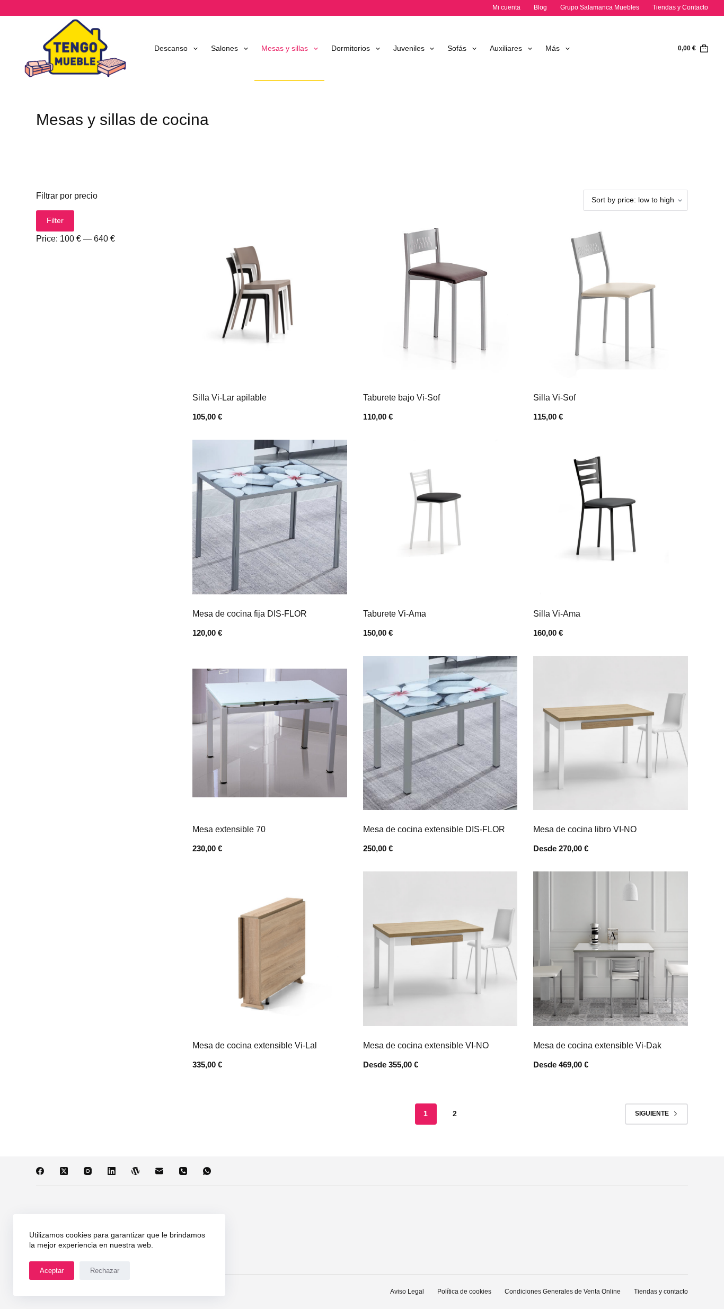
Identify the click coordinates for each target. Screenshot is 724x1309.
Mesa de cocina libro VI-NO (585, 829)
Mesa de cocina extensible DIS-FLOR (434, 829)
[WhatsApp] (207, 1171)
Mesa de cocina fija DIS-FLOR (249, 613)
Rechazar (104, 1271)
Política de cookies (464, 1291)
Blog (540, 7)
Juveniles (409, 48)
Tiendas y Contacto (680, 7)
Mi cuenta (506, 7)
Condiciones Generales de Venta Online (563, 1291)
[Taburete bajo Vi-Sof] (440, 301)
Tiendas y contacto (661, 1291)
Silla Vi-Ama (556, 613)
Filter (55, 220)
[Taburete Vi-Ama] (440, 517)
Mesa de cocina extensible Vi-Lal (254, 1045)
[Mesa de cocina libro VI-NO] (610, 733)
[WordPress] (135, 1171)
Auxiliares (506, 48)
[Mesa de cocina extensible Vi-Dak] (610, 948)
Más (552, 48)
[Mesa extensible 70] (269, 733)
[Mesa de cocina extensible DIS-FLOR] (440, 733)
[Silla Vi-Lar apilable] (269, 301)
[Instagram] (88, 1171)
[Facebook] (40, 1171)
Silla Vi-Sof (554, 397)
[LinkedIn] (112, 1171)
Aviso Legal (407, 1291)
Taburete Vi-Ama (394, 613)
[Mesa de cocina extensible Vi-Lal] (269, 948)
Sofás (456, 48)
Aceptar (52, 1271)
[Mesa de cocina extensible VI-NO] (440, 948)
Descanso (171, 48)
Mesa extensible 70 (229, 829)
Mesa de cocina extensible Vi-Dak (597, 1045)
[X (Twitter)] (64, 1171)
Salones (224, 48)
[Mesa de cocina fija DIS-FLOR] (269, 517)
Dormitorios (350, 48)
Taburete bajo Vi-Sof (401, 397)
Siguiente (652, 1113)
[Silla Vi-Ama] (610, 517)
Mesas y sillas (284, 48)
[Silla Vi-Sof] (610, 301)
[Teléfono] (183, 1171)
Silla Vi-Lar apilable (229, 397)
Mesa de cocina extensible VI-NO (426, 1045)
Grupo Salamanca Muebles (599, 7)
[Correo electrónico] (159, 1171)
